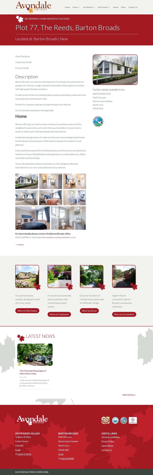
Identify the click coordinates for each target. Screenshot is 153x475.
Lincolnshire (88, 7)
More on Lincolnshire (124, 314)
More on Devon (89, 310)
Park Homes (103, 7)
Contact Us (133, 7)
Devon (75, 7)
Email (17, 450)
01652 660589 (67, 458)
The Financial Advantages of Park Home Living (33, 372)
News (123, 7)
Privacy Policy (107, 441)
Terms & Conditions (110, 437)
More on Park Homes (27, 310)
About (115, 7)
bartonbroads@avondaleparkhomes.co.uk (56, 237)
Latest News (107, 445)
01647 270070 (24, 454)
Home (67, 7)
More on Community (59, 314)
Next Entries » (129, 394)
